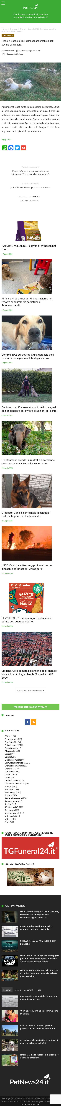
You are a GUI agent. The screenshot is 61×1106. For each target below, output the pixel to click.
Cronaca (13, 29)
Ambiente (9, 742)
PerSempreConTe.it (31, 1104)
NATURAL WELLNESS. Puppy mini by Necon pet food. (29, 247)
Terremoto (10, 810)
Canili (7, 754)
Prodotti (9, 795)
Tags (39, 990)
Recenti (17, 990)
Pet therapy (10, 792)
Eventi (7, 774)
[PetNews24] (30, 3)
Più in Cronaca (29, 200)
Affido (7, 736)
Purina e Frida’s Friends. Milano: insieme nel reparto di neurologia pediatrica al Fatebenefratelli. (27, 302)
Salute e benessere (13, 798)
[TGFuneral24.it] (30, 838)
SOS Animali (10, 807)
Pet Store (9, 789)
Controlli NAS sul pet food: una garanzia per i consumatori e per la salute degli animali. (28, 356)
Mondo (8, 786)
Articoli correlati (29, 196)
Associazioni (10, 748)
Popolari (7, 990)
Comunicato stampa (14, 762)
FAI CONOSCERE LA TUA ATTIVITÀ (30, 707)
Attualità (9, 751)
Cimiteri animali (12, 760)
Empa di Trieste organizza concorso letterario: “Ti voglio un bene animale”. (30, 170)
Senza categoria (12, 801)
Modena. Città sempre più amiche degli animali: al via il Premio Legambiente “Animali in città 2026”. (29, 674)
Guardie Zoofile (12, 780)
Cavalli (8, 757)
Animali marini (11, 745)
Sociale (8, 804)
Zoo (6, 822)
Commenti (28, 990)
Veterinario (10, 816)
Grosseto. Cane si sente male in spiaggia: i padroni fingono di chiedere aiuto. (26, 514)
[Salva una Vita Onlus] (30, 869)
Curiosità (9, 771)
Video (7, 819)
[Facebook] (27, 722)
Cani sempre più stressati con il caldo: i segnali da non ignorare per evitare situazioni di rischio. (29, 409)
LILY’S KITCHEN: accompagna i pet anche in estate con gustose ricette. (27, 620)
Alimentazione (11, 739)
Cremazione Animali (14, 765)
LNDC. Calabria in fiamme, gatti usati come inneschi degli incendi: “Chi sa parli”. (27, 567)
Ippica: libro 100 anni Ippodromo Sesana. (30, 185)
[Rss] (33, 722)
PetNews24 (9, 50)
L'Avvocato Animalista (14, 783)
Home (4, 29)
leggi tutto (6, 139)
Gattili (7, 777)
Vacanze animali (12, 813)
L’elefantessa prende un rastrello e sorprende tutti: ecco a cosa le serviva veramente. (28, 461)
